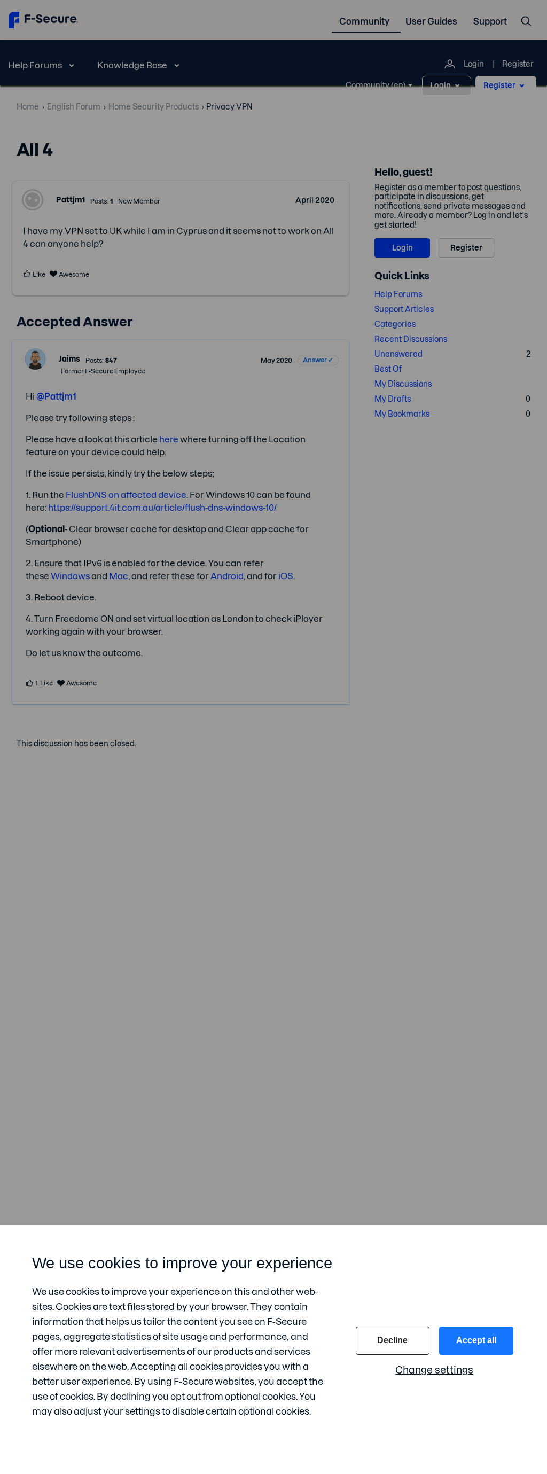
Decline (392, 1340)
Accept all (476, 1340)
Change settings (434, 1370)
